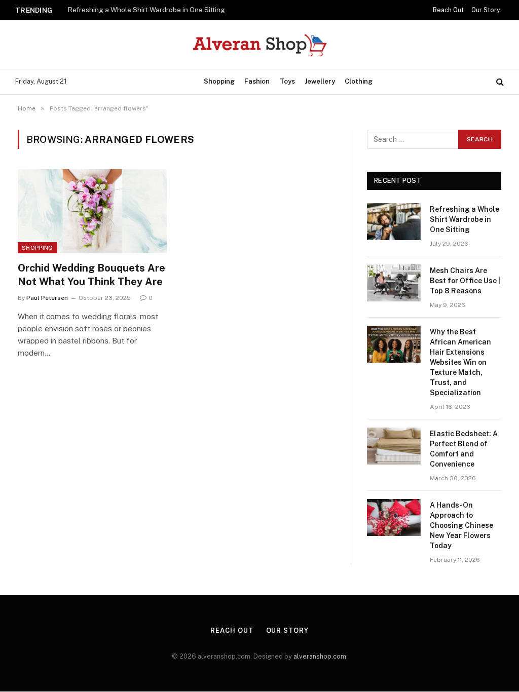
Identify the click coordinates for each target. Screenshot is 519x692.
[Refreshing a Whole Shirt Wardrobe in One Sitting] (394, 221)
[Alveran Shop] (260, 44)
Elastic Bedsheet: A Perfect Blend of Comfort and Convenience (464, 449)
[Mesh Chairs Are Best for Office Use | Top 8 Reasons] (394, 282)
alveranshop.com (319, 656)
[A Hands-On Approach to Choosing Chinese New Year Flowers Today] (394, 517)
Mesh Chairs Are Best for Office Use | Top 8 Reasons (465, 280)
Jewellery (320, 81)
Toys (287, 81)
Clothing (359, 81)
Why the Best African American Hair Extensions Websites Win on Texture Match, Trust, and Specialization (460, 362)
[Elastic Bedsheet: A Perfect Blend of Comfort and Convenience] (394, 446)
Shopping (219, 81)
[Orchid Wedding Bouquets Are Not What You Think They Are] (92, 211)
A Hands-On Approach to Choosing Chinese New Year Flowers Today (461, 525)
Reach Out (448, 10)
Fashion (257, 81)
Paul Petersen (47, 297)
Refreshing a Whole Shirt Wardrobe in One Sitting (146, 10)
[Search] (499, 81)
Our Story (485, 10)
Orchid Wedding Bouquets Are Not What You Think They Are (91, 275)
